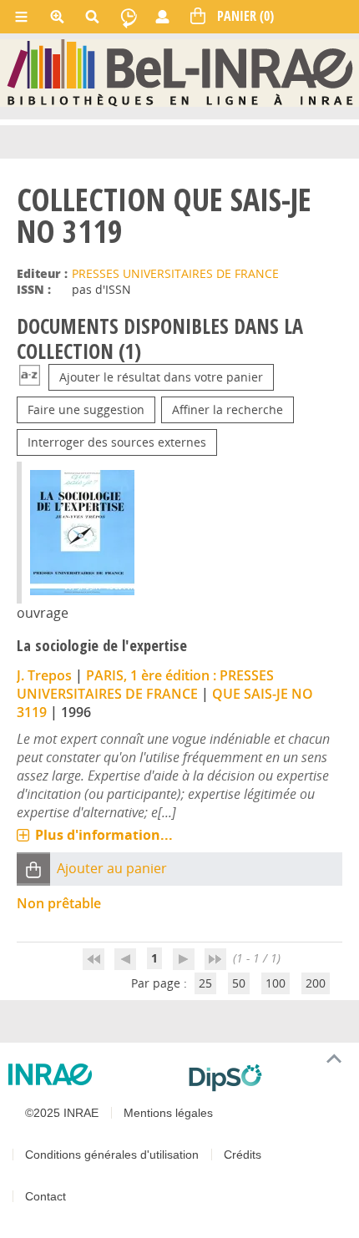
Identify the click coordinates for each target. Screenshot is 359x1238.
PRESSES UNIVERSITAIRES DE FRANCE (175, 273)
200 (316, 983)
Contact (45, 1196)
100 (275, 983)
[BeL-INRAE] (180, 72)
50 (238, 983)
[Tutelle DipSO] (267, 1078)
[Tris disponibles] (30, 377)
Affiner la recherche (227, 409)
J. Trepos (44, 675)
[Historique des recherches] (128, 16)
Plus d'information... (104, 835)
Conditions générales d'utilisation (112, 1154)
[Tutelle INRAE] (91, 1074)
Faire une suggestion (86, 409)
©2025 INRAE (62, 1112)
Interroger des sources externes (117, 442)
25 (205, 983)
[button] (33, 868)
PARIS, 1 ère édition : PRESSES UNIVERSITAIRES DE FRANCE (145, 684)
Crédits (242, 1154)
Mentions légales (168, 1112)
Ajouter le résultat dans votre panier (161, 377)
